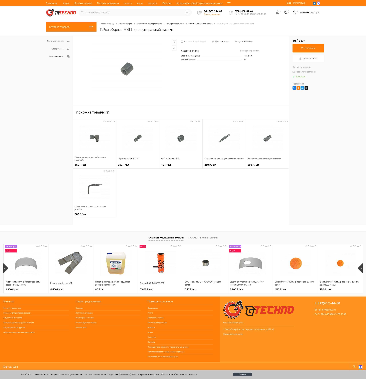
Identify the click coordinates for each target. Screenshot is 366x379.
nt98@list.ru (329, 309)
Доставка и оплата (83, 3)
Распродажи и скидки (84, 318)
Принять (242, 374)
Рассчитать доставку (306, 72)
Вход (289, 3)
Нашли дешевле (303, 67)
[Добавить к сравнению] (174, 48)
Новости (128, 3)
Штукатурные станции (12, 318)
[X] (306, 88)
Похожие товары (56, 56)
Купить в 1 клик (310, 58)
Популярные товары (84, 313)
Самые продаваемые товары (166, 237)
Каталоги (166, 3)
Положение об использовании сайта (163, 357)
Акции (140, 3)
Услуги (66, 3)
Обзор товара (57, 49)
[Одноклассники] (298, 88)
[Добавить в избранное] (174, 41)
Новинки (79, 308)
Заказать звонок (212, 14)
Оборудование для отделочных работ (19, 332)
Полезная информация (108, 3)
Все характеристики (249, 51)
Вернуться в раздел (55, 41)
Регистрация (299, 3)
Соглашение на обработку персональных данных (199, 3)
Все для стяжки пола (12, 308)
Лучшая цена (80, 327)
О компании (51, 3)
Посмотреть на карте (233, 334)
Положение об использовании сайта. (179, 374)
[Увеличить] (127, 69)
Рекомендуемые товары (86, 323)
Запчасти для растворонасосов (16, 313)
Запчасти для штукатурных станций (18, 323)
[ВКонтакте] (294, 88)
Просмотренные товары (203, 237)
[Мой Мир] (302, 88)
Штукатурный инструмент (14, 327)
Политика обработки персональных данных (166, 352)
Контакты (152, 3)
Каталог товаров (59, 26)
